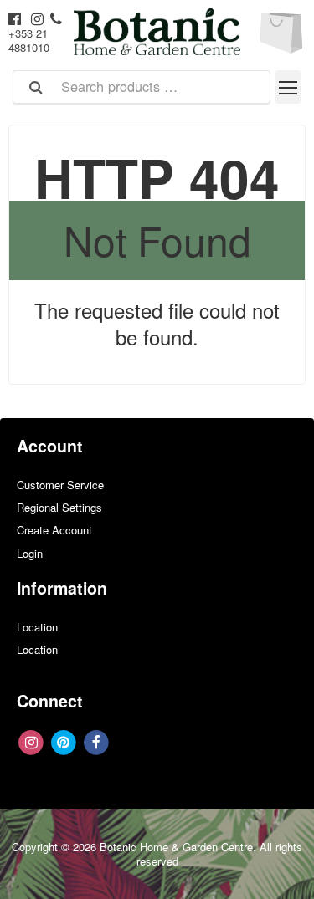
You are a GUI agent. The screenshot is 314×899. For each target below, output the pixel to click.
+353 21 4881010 (28, 40)
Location (37, 627)
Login (30, 553)
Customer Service (60, 485)
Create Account (54, 530)
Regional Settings (59, 507)
